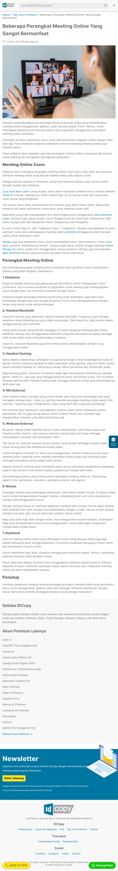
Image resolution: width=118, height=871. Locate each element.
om (8, 195)
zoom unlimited (66, 232)
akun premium (11, 252)
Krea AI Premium (12, 692)
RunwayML (9, 716)
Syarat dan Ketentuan (46, 829)
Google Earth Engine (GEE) (18, 663)
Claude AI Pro (10, 698)
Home (6, 14)
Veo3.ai (7, 722)
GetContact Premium (15, 675)
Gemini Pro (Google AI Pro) (18, 727)
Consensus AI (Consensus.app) (21, 669)
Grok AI (7, 639)
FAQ (62, 829)
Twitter (65, 853)
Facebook (40, 853)
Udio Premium (11, 686)
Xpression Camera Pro (16, 680)
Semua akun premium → (17, 733)
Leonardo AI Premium (15, 710)
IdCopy (6, 241)
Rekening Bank (70, 841)
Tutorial (93, 829)
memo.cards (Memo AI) (16, 657)
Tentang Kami (25, 829)
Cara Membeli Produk (49, 841)
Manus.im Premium (14, 704)
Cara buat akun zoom (15, 191)
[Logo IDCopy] (8, 7)
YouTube (76, 853)
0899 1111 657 (18, 865)
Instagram (53, 853)
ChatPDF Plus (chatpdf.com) (19, 645)
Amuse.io (8, 651)
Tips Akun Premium (25, 14)
